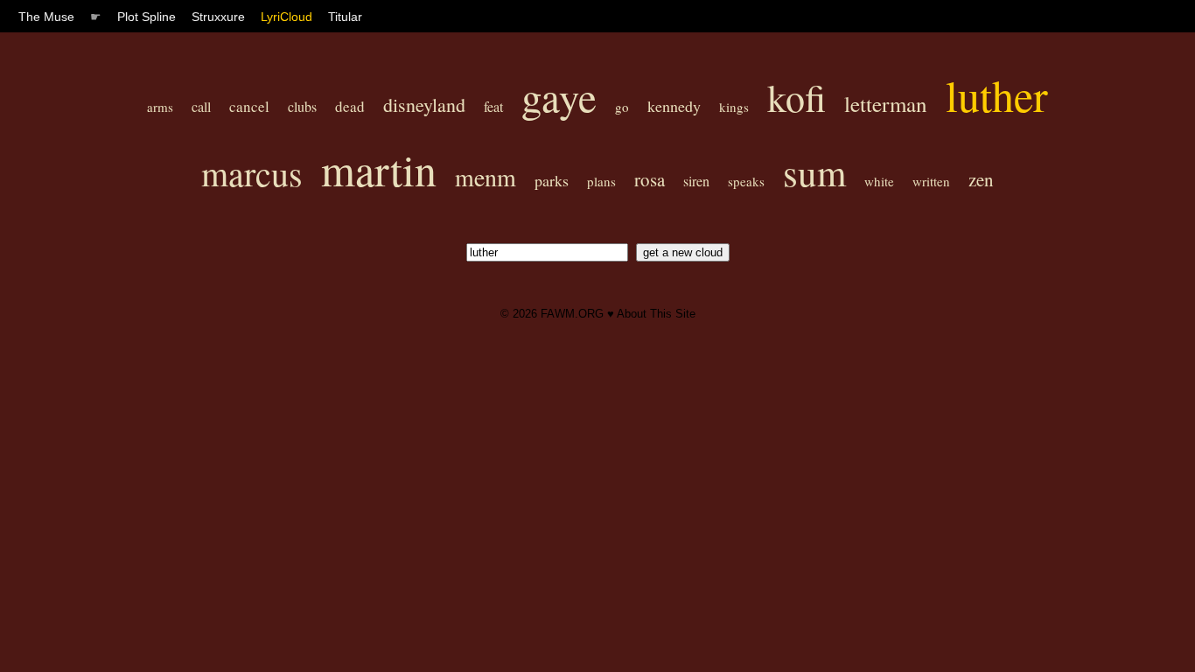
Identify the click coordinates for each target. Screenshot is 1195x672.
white (879, 181)
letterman (885, 103)
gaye (559, 95)
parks (552, 180)
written (931, 181)
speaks (746, 181)
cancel (249, 106)
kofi (796, 97)
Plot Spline (146, 17)
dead (350, 106)
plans (601, 181)
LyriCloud (286, 17)
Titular (345, 17)
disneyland (424, 104)
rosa (649, 179)
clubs (302, 106)
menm (485, 176)
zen (981, 179)
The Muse (46, 17)
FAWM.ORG (572, 313)
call (201, 106)
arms (160, 107)
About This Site (656, 313)
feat (493, 106)
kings (734, 107)
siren (696, 181)
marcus (252, 173)
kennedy (674, 105)
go (622, 107)
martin (379, 169)
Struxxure (218, 17)
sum (814, 172)
